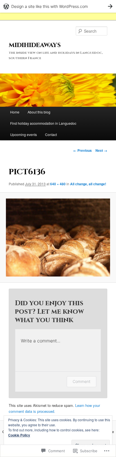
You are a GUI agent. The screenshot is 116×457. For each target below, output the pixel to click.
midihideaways (35, 45)
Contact (51, 134)
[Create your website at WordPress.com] (58, 6)
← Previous (82, 150)
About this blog (39, 112)
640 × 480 (58, 183)
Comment (81, 381)
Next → (101, 150)
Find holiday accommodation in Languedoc (43, 123)
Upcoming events (23, 134)
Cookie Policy (19, 435)
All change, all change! (88, 183)
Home (14, 112)
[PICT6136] (58, 238)
